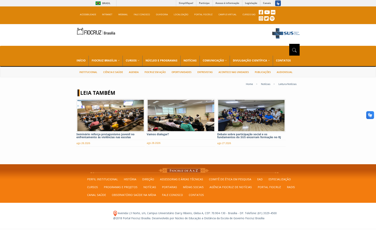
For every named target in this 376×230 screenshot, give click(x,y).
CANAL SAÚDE (96, 195)
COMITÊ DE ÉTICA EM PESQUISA (230, 179)
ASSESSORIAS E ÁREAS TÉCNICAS (181, 179)
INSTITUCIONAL (88, 72)
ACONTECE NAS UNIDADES (234, 72)
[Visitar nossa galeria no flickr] (273, 13)
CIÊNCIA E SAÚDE (113, 72)
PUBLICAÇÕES (263, 72)
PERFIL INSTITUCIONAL (102, 179)
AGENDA (134, 72)
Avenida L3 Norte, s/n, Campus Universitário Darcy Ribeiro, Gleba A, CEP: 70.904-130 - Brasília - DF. (180, 213)
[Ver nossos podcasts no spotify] (272, 19)
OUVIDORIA (162, 14)
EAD (260, 179)
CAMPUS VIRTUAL (227, 14)
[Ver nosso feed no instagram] (261, 19)
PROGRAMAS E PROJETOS (120, 187)
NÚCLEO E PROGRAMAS (161, 60)
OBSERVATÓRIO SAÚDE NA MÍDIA (134, 195)
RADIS (291, 187)
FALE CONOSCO (142, 14)
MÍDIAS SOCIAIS (193, 187)
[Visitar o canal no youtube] (267, 13)
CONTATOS (283, 60)
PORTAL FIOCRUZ (203, 14)
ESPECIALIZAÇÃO (279, 179)
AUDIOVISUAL (285, 72)
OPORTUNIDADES (182, 72)
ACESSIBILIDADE (88, 14)
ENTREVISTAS (205, 72)
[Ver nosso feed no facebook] (261, 13)
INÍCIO (81, 60)
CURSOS (92, 187)
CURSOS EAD (249, 14)
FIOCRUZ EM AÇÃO (155, 72)
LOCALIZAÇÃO (181, 14)
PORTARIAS (169, 187)
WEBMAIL (123, 14)
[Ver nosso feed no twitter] (266, 19)
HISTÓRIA (130, 179)
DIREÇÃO (148, 179)
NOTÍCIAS (190, 60)
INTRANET (107, 14)
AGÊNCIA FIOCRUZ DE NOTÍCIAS (231, 187)
